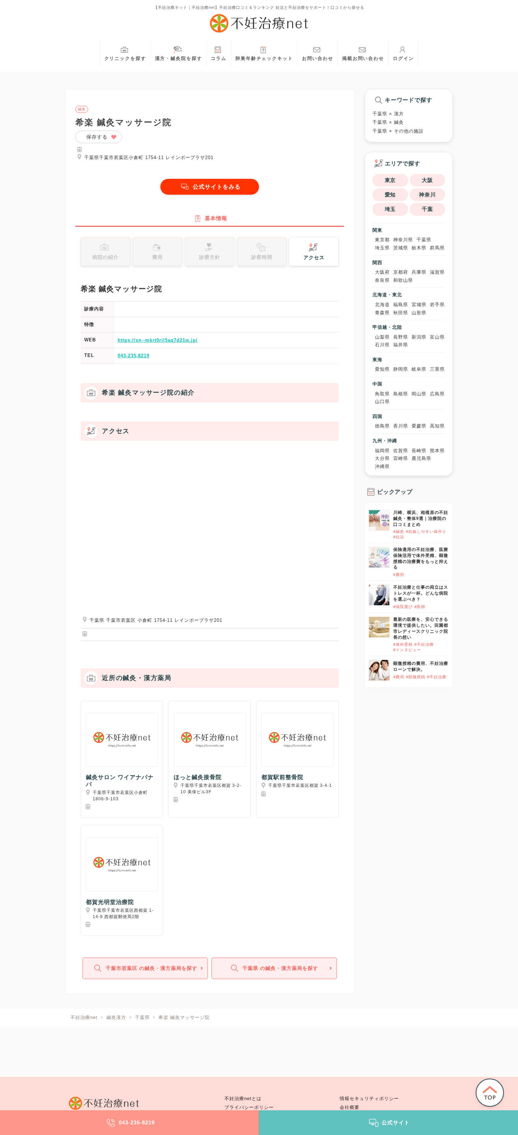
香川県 (400, 426)
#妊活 (398, 537)
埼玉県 (382, 247)
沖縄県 (382, 466)
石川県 (382, 344)
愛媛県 (419, 426)
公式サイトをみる (217, 187)
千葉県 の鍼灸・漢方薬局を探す (280, 968)
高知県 (437, 426)
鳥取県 (382, 393)
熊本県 (437, 450)
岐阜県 (419, 369)
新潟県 (419, 337)
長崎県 (419, 450)
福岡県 (382, 450)
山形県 (419, 312)
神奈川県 (403, 239)
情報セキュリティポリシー (369, 1098)
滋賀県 (437, 272)
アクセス (314, 257)
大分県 (382, 458)
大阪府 (382, 272)
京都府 (400, 272)
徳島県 (382, 426)
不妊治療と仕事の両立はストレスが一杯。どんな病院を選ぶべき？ (420, 593)
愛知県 (382, 369)
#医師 (419, 607)
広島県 (437, 393)
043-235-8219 (133, 355)
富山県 (437, 337)
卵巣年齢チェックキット (264, 58)
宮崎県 (400, 458)
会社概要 (349, 1107)
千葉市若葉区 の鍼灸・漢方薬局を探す (151, 968)
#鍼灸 (398, 531)
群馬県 (437, 247)
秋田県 (400, 312)
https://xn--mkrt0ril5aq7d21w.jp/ (158, 340)
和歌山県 (403, 280)
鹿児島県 (421, 458)
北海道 (382, 304)
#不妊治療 (424, 644)
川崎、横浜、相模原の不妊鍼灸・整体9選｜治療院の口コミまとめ (420, 518)
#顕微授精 (415, 677)
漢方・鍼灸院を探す (178, 58)
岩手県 (437, 304)
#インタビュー (407, 650)
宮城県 (419, 304)
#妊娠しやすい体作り (426, 531)
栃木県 (419, 247)
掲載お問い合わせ (363, 58)
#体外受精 (403, 644)
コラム (219, 58)
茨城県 (400, 247)
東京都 (382, 239)
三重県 (437, 369)
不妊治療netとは (242, 1098)
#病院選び (403, 607)
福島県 (400, 304)
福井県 (400, 344)
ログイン (403, 58)
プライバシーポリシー (249, 1107)
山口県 (382, 401)
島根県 (400, 393)
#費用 (398, 574)
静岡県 (400, 369)
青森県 (382, 312)
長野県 (400, 337)
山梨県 (382, 337)
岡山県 (419, 393)
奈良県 (382, 280)
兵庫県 (419, 272)
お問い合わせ (317, 58)
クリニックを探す (125, 58)
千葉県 (424, 239)
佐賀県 (400, 450)
